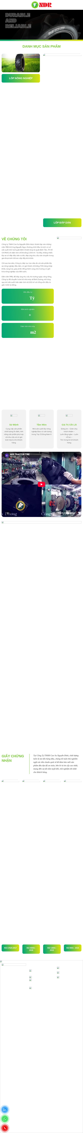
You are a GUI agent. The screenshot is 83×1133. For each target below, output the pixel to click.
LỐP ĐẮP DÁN (62, 222)
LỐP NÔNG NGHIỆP (21, 78)
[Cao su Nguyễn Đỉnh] (41, 4)
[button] (3, 4)
